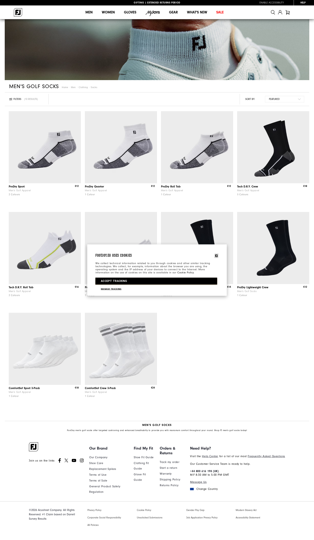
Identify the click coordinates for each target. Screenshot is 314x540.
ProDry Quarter (94, 186)
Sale (220, 12)
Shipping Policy (170, 479)
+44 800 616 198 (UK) (204, 471)
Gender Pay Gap (195, 510)
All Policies (93, 525)
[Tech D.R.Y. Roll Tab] (45, 248)
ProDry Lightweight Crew (252, 287)
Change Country (207, 489)
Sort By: (250, 99)
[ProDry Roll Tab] (197, 147)
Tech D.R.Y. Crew (247, 186)
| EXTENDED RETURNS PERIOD (157, 2)
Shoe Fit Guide (144, 457)
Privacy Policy (94, 510)
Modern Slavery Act (246, 510)
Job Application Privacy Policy (202, 517)
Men (89, 12)
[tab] (287, 12)
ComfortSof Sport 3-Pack (24, 388)
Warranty (166, 473)
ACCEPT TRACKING (114, 280)
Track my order (169, 462)
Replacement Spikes (102, 469)
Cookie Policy (185, 272)
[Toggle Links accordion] (108, 448)
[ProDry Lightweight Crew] (273, 248)
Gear (173, 12)
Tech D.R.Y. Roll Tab (21, 287)
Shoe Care (96, 463)
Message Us (198, 482)
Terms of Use (97, 474)
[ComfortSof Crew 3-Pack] (121, 349)
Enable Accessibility (271, 2)
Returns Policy (169, 485)
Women (108, 12)
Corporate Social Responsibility (104, 517)
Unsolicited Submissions (149, 517)
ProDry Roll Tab (171, 186)
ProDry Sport (17, 186)
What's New (197, 12)
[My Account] (280, 12)
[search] (273, 12)
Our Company (98, 457)
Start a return (168, 468)
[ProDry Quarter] (121, 147)
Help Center (210, 456)
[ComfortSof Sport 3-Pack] (45, 349)
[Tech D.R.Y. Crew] (273, 147)
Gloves (130, 12)
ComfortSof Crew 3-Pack (100, 388)
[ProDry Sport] (45, 147)
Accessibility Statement (248, 517)
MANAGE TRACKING (111, 289)
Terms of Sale (98, 480)
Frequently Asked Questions (266, 456)
